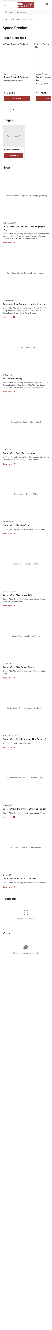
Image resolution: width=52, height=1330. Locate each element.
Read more (7, 243)
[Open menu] (5, 4)
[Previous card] (5, 109)
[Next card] (13, 109)
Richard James (17, 81)
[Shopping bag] (47, 4)
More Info (17, 99)
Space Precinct (10, 74)
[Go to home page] (26, 5)
